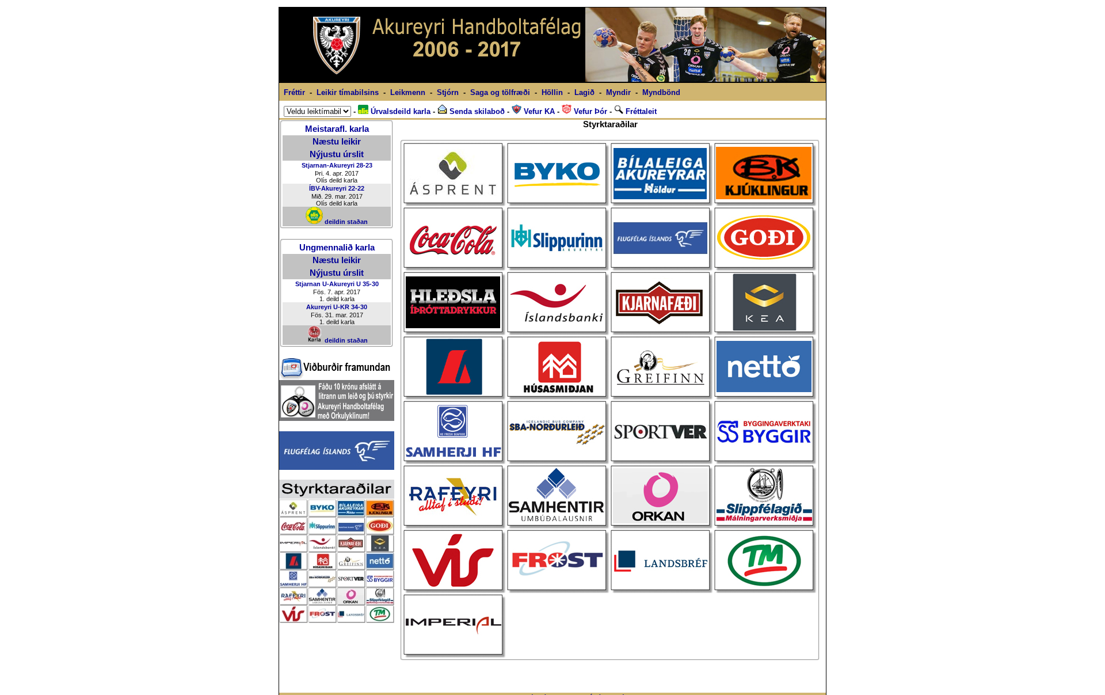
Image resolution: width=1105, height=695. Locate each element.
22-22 (356, 188)
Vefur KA (538, 111)
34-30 (359, 306)
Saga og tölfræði (500, 92)
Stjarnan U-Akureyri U (328, 283)
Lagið (584, 92)
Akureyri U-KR (327, 306)
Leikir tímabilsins (348, 92)
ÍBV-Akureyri (327, 188)
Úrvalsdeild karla (399, 111)
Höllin (552, 92)
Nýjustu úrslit (337, 154)
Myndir (618, 92)
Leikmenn (407, 92)
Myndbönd (661, 92)
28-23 (364, 165)
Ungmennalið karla (337, 247)
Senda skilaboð (476, 111)
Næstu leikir (337, 141)
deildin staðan (345, 221)
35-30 (371, 283)
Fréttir (294, 92)
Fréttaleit (640, 111)
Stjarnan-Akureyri (328, 165)
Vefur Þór (589, 111)
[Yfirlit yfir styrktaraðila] (336, 620)
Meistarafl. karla (337, 129)
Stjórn (448, 92)
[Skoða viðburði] (335, 377)
